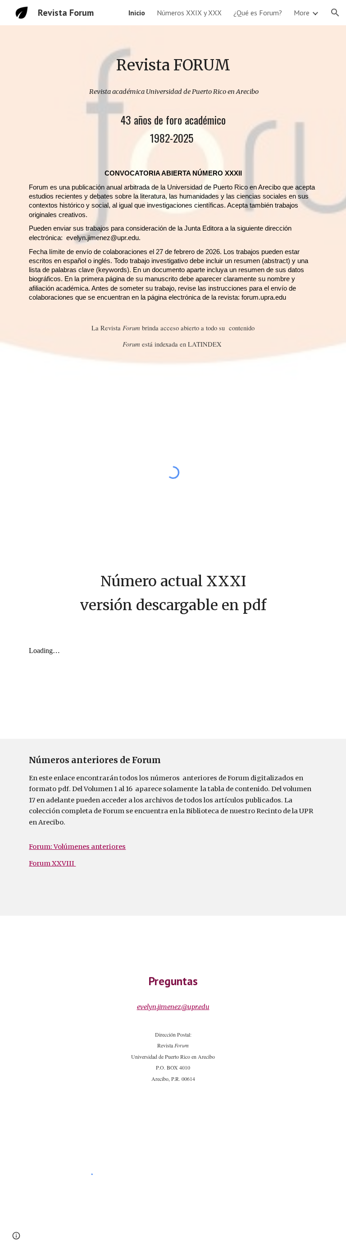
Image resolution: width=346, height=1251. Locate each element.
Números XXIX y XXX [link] (189, 12)
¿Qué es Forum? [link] (257, 12)
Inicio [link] (136, 12)
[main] (172, 65)
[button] (335, 12)
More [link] (302, 12)
